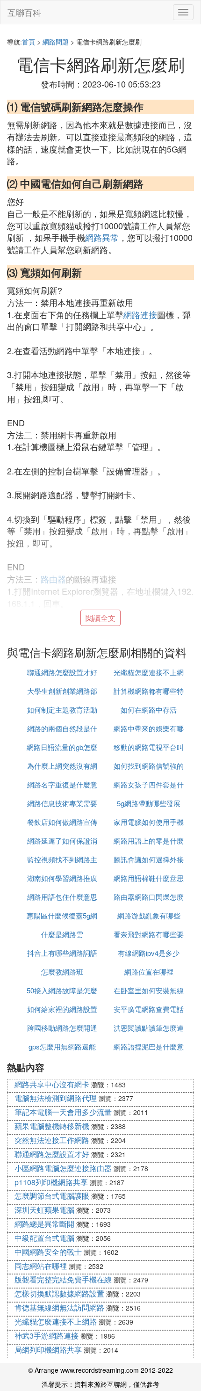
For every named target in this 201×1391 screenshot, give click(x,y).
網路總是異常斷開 (44, 1223)
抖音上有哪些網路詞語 (62, 953)
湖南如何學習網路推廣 (62, 878)
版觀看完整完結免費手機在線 (63, 1279)
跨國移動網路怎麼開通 (62, 1028)
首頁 (28, 41)
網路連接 (140, 314)
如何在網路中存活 (149, 709)
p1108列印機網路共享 (51, 1182)
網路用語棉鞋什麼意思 (149, 878)
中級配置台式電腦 (44, 1237)
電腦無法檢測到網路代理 (55, 1097)
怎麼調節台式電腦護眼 (51, 1195)
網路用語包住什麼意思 (62, 897)
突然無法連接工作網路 (51, 1140)
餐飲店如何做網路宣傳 (62, 822)
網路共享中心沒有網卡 (51, 1084)
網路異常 (102, 237)
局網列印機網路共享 (48, 1349)
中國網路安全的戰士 (48, 1251)
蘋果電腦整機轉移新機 (51, 1126)
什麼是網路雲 (62, 934)
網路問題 (56, 41)
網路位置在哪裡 (148, 971)
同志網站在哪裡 (40, 1265)
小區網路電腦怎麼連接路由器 (63, 1168)
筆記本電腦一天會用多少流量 (63, 1112)
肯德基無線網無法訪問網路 (59, 1307)
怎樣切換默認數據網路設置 (59, 1293)
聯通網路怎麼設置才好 (62, 672)
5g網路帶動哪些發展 (148, 803)
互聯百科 (24, 12)
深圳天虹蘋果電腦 (44, 1209)
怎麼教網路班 (62, 971)
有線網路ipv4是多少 (148, 953)
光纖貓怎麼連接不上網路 (55, 1321)
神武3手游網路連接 (46, 1335)
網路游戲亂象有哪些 (148, 915)
